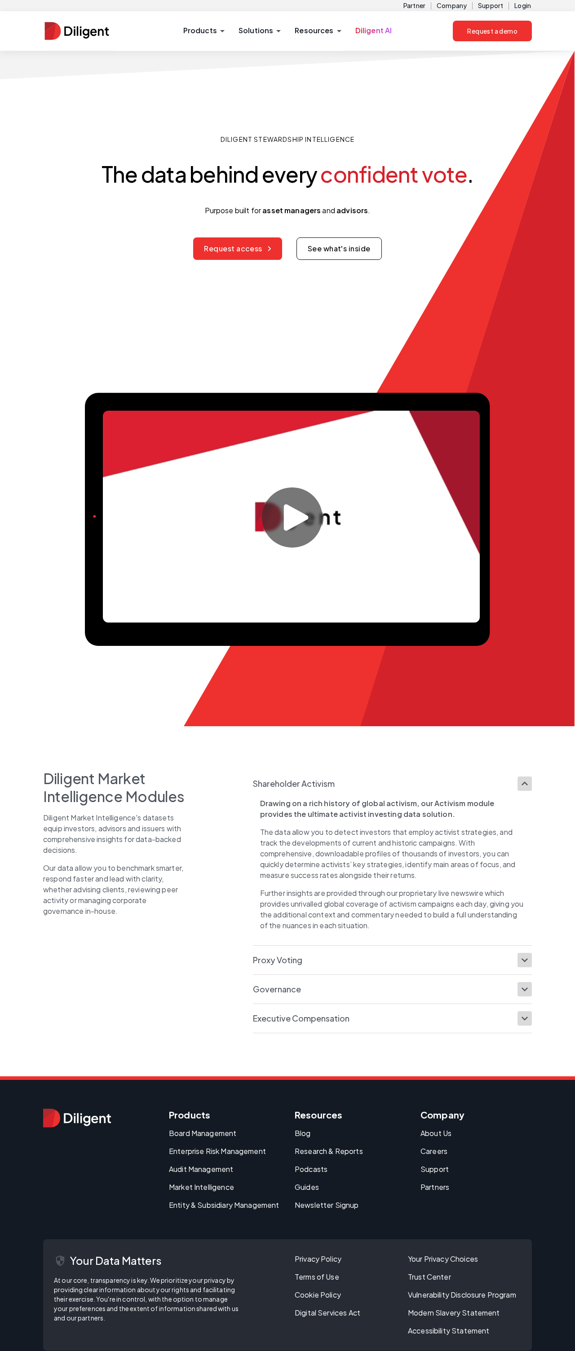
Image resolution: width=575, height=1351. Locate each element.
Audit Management (201, 1169)
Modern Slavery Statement (454, 1312)
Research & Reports (329, 1151)
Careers (433, 1151)
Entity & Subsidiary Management (224, 1205)
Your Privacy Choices (443, 1258)
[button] (203, 31)
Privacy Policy (318, 1258)
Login (522, 5)
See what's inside (339, 248)
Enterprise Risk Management (217, 1151)
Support (490, 5)
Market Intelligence (201, 1187)
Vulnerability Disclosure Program (462, 1294)
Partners (434, 1187)
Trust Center (429, 1276)
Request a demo (492, 31)
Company (452, 5)
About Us (435, 1133)
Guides (307, 1187)
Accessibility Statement (448, 1330)
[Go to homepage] (77, 1118)
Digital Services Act (327, 1312)
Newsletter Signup (327, 1205)
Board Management (202, 1133)
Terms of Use (317, 1276)
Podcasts (311, 1169)
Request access (233, 248)
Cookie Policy (318, 1294)
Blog (303, 1133)
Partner (414, 5)
